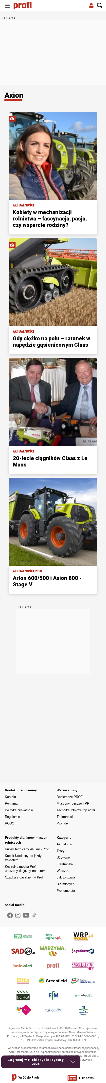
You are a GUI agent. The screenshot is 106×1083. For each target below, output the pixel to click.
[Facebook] (10, 915)
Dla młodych (65, 884)
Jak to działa (66, 877)
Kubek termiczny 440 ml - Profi (27, 849)
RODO (9, 823)
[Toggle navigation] (7, 5)
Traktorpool (65, 817)
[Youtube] (26, 915)
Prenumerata (66, 890)
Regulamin (12, 817)
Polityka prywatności (20, 810)
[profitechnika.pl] (26, 5)
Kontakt (10, 797)
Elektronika (65, 864)
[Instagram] (17, 915)
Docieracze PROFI (70, 797)
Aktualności (65, 844)
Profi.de (62, 823)
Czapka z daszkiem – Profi (24, 877)
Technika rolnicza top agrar (76, 810)
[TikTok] (34, 915)
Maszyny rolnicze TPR (73, 803)
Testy (61, 851)
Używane (63, 857)
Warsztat (63, 871)
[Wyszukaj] (99, 5)
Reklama (11, 803)
